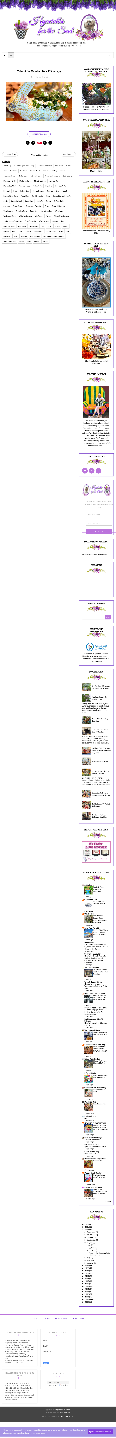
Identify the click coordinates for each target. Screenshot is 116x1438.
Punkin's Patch (90, 1116)
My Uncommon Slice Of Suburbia (93, 1020)
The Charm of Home (92, 1030)
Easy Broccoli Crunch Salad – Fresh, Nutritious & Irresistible (100, 919)
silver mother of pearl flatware (53, 236)
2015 (87, 1286)
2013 (87, 1292)
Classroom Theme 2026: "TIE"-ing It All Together (100, 972)
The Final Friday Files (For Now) (99, 1176)
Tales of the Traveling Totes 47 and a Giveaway (100, 1191)
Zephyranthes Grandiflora (13, 221)
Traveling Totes (21, 211)
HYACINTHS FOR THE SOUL (95, 1123)
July (85, 1118)
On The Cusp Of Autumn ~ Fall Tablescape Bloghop (101, 687)
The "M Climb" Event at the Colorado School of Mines (100, 932)
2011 (87, 1297)
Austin (68, 166)
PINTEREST (79, 1318)
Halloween (23, 176)
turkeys (36, 241)
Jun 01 (92, 1250)
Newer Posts (11, 154)
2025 (87, 1227)
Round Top (25, 196)
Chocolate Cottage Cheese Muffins (100, 1062)
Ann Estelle (59, 166)
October (90, 1237)
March (89, 1260)
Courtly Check (35, 171)
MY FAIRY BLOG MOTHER (66, 1416)
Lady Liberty (67, 176)
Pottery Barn (24, 191)
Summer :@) (97, 1161)
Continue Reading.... (39, 134)
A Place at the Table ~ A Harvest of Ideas (100, 772)
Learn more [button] (40, 1433)
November (91, 1235)
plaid (68, 231)
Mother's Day (37, 186)
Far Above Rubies (91, 1145)
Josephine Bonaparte (52, 176)
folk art (65, 226)
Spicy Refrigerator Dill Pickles (95, 1147)
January (90, 1263)
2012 (87, 1294)
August (90, 1243)
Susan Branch (18, 206)
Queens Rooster (38, 191)
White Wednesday (25, 216)
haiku (21, 231)
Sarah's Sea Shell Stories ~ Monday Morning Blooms (101, 794)
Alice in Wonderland (45, 166)
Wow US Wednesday (61, 216)
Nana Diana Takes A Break (94, 993)
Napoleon (48, 186)
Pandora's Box (90, 1102)
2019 (87, 1276)
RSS (48, 1318)
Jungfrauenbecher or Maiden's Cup (99, 698)
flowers (57, 226)
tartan (21, 241)
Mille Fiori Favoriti (91, 928)
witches (45, 241)
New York (7, 191)
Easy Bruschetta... (99, 1104)
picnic (61, 231)
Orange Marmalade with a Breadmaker (100, 1033)
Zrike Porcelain (30, 221)
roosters (24, 236)
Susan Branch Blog (91, 1152)
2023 (87, 1266)
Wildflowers (39, 216)
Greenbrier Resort (10, 176)
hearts (28, 231)
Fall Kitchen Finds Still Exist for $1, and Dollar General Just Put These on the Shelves (96, 946)
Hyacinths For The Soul (63, 1409)
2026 (87, 1224)
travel (29, 241)
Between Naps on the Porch (95, 1008)
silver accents (35, 236)
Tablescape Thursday (34, 206)
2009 (87, 1302)
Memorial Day (54, 181)
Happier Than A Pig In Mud (94, 1159)
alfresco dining (44, 221)
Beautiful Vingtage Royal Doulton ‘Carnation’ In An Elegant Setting (93, 1012)
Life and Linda (90, 1073)
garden (6, 231)
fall (43, 226)
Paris (15, 191)
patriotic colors (51, 231)
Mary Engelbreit (39, 181)
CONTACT (36, 1318)
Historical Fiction (36, 176)
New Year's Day (60, 186)
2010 (87, 1299)
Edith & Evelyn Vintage (93, 1138)
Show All (108, 1201)
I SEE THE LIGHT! (91, 1154)
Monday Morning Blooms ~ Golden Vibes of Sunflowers (100, 1127)
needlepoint (38, 231)
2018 (87, 1279)
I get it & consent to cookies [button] (100, 1432)
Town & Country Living (93, 982)
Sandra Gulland (16, 201)
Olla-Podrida (89, 914)
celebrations (34, 226)
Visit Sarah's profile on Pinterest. (95, 554)
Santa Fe (40, 201)
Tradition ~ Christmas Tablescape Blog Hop (99, 816)
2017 (87, 1281)
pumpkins (7, 236)
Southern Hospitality (92, 954)
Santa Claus (29, 201)
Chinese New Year (10, 171)
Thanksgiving (8, 211)
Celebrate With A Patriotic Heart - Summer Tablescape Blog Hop (101, 750)
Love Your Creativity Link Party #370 (100, 1076)
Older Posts (67, 154)
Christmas (23, 171)
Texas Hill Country (58, 206)
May (89, 1258)
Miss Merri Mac (24, 186)
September (91, 1240)
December (91, 1232)
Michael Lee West (10, 186)
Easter (45, 171)
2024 (87, 1229)
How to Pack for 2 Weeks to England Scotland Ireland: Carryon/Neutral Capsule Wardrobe (95, 959)
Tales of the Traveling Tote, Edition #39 (39, 71)
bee (62, 221)
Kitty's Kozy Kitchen (92, 1059)
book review (22, 226)
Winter (49, 216)
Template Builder (65, 1412)
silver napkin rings (10, 241)
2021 (87, 1271)
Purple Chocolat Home (93, 1187)
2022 (87, 1268)
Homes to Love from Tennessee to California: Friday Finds (96, 986)
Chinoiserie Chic (90, 900)
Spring (48, 201)
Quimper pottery (53, 191)
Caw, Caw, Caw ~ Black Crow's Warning (100, 731)
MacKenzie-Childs (10, 181)
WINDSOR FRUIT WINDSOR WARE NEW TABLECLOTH (100, 1049)
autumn (55, 221)
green (14, 231)
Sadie (6, 201)
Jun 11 (92, 1248)
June (89, 1245)
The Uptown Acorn (91, 968)
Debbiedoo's (89, 942)
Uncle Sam (34, 211)
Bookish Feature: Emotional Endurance (99, 889)
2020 (87, 1273)
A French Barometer (92, 1140)
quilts (16, 236)
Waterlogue (59, 211)
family (49, 226)
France (62, 171)
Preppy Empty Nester (93, 1173)
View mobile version (39, 155)
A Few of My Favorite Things (24, 166)
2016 (87, 1284)
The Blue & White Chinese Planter (99, 903)
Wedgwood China (10, 216)
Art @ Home (89, 885)
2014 (87, 1289)
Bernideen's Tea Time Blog (94, 1045)
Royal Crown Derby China (41, 196)
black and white (9, 226)
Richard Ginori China (11, 196)
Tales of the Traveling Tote (39, 77)
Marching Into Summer (100, 761)
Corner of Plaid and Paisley (95, 1088)
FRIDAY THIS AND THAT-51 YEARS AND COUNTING (100, 997)
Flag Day (54, 171)
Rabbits (65, 191)
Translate (64, 1385)
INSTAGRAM (63, 1318)
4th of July (7, 166)
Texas (47, 206)
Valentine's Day (46, 211)
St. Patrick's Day (59, 201)
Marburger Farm (25, 181)
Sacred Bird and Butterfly (62, 196)
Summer (7, 206)
